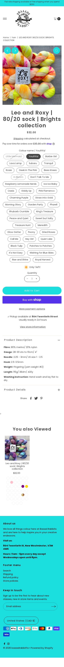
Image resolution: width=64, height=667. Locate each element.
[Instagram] (8, 644)
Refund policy (10, 577)
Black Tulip (17, 245)
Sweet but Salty (44, 218)
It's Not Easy (16, 252)
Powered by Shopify (42, 647)
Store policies (10, 580)
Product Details (15, 389)
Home (6, 37)
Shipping (18, 138)
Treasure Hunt (23, 225)
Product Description (18, 340)
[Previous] (7, 50)
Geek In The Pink (28, 170)
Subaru (33, 163)
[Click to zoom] (56, 50)
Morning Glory (13, 204)
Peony (31, 232)
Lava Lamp (15, 163)
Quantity (32, 272)
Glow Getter (14, 232)
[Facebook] (4, 644)
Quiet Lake (46, 239)
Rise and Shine (20, 259)
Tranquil (48, 163)
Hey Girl (29, 239)
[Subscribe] (53, 606)
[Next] (15, 50)
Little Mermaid (14, 156)
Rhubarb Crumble (19, 211)
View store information (33, 326)
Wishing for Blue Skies (42, 252)
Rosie (9, 170)
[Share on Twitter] (36, 398)
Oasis (11, 190)
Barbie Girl (51, 156)
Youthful (33, 156)
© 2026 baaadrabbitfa (16, 647)
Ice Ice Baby (50, 183)
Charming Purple (19, 197)
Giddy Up (26, 190)
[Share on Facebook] (31, 398)
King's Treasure (44, 211)
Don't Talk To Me (39, 177)
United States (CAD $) (21, 620)
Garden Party (35, 204)
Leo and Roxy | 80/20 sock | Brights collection (17, 466)
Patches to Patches (41, 245)
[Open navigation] (4, 19)
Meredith (43, 225)
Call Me (14, 239)
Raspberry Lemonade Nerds (21, 183)
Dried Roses (48, 232)
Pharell (53, 204)
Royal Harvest (42, 259)
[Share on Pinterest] (41, 398)
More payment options (32, 308)
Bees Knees (50, 170)
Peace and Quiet (19, 218)
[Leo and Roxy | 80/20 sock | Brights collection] (17, 448)
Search (7, 570)
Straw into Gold (44, 197)
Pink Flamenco (47, 190)
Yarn (14, 37)
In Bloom (18, 177)
